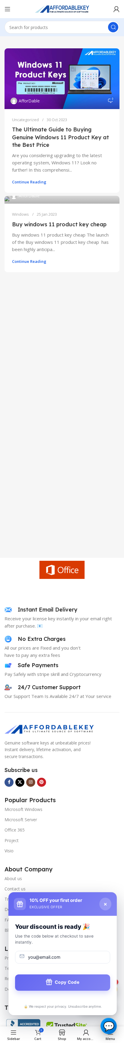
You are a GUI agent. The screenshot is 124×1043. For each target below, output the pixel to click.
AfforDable (29, 101)
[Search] (113, 27)
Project (12, 840)
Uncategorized (25, 119)
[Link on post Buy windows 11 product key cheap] (62, 200)
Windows (20, 214)
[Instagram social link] (30, 782)
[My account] (116, 9)
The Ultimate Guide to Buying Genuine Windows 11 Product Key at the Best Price (60, 137)
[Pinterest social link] (41, 782)
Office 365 (15, 830)
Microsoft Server (21, 819)
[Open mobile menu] (8, 9)
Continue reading (29, 182)
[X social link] (19, 782)
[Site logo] (62, 8)
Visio (9, 851)
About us (13, 878)
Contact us (15, 889)
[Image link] (50, 728)
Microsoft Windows (23, 809)
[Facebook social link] (9, 782)
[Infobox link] (41, 609)
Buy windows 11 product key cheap (59, 224)
